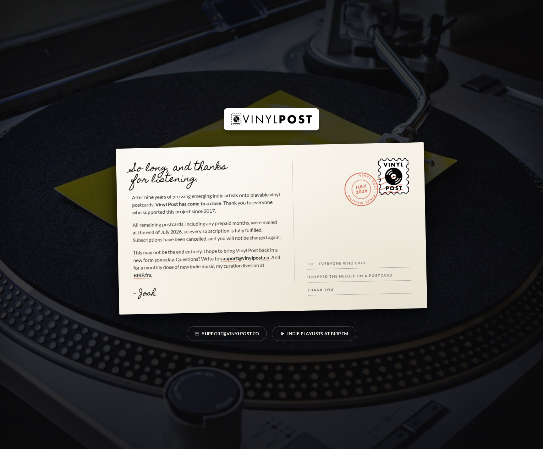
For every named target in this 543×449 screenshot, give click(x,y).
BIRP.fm (142, 275)
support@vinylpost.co (244, 257)
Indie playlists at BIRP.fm (317, 333)
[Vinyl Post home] (271, 119)
